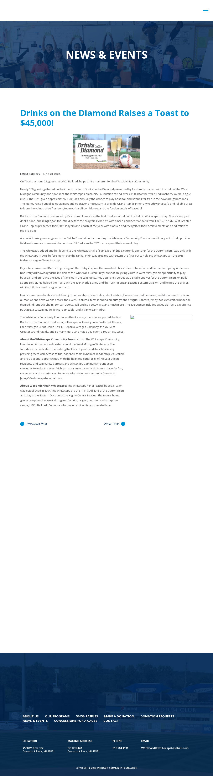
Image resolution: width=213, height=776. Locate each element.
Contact (111, 720)
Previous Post (36, 424)
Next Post (111, 424)
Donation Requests (157, 716)
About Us (31, 716)
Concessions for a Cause (75, 720)
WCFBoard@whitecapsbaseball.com (164, 748)
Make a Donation (119, 716)
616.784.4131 (120, 748)
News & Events (35, 720)
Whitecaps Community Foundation (30, 10)
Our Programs (57, 716)
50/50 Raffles (87, 716)
